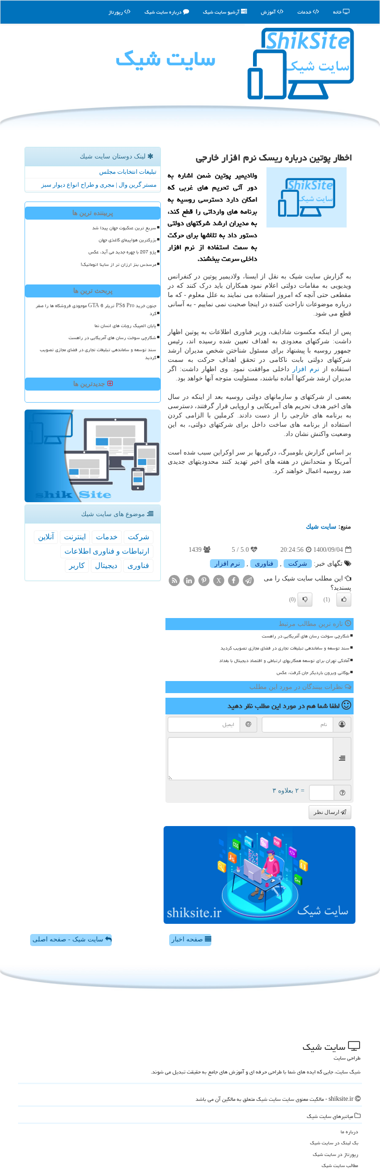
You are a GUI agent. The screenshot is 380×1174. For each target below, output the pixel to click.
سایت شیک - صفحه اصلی (68, 939)
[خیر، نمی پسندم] (305, 599)
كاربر (77, 565)
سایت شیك (165, 58)
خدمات (305, 12)
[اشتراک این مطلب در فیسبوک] (233, 580)
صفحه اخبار (188, 939)
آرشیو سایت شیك (222, 12)
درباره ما (349, 1131)
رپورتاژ (116, 12)
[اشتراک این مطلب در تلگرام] (248, 580)
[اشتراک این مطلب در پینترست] (203, 580)
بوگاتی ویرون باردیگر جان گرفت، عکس (313, 672)
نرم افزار (305, 369)
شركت (297, 563)
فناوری (264, 563)
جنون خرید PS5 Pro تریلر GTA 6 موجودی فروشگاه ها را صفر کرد (96, 309)
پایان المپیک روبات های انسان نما (125, 325)
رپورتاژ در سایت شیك (335, 1154)
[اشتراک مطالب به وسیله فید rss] (174, 580)
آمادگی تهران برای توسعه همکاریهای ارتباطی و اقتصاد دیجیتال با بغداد (284, 660)
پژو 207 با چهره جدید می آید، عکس (122, 252)
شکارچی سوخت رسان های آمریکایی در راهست (305, 636)
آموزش (269, 12)
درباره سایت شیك (164, 12)
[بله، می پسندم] (343, 599)
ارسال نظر (327, 812)
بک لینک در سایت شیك (334, 1143)
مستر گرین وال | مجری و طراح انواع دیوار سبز (99, 184)
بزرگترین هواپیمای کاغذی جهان (127, 240)
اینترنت (75, 537)
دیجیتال (106, 565)
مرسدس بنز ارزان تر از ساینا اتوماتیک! (118, 264)
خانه (338, 12)
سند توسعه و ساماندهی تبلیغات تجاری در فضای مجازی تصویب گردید (285, 648)
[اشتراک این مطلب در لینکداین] (189, 580)
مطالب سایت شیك (340, 1165)
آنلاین (46, 537)
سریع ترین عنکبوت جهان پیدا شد (124, 228)
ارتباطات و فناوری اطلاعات (106, 551)
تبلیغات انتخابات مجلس (128, 171)
